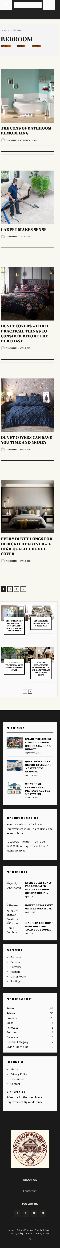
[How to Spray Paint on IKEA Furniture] (15, 913)
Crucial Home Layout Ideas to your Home (40, 623)
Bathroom (5, 46)
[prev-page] (25, 692)
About (14, 1069)
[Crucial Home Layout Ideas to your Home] (41, 613)
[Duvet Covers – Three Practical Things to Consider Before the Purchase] (27, 294)
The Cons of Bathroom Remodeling (26, 131)
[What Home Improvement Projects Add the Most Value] (15, 788)
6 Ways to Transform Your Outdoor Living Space (14, 666)
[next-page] (23, 589)
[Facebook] (17, 1213)
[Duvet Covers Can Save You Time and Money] (27, 405)
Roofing (15, 981)
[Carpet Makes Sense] (27, 197)
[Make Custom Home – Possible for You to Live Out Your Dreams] (15, 928)
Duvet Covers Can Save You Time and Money (26, 440)
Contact (15, 1084)
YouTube (39, 841)
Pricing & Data (42, 1233)
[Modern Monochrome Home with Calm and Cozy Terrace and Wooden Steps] (41, 655)
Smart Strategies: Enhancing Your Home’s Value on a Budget (38, 744)
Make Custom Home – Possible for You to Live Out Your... (39, 926)
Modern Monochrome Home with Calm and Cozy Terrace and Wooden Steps (41, 669)
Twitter (26, 841)
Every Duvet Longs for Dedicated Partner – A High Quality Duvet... (38, 888)
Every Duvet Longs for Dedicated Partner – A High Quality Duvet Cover (26, 546)
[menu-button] (6, 3)
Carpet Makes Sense (23, 229)
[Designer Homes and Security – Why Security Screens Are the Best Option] (14, 613)
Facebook (13, 841)
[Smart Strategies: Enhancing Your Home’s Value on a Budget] (15, 742)
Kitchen (15, 971)
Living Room (18, 976)
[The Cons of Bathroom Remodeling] (27, 96)
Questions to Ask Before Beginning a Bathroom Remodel (38, 766)
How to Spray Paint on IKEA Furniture (39, 907)
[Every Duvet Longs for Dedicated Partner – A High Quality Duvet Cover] (27, 506)
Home (3, 30)
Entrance (36, 46)
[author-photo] (3, 140)
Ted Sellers (11, 140)
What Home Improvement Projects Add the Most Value (37, 789)
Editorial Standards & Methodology (33, 1230)
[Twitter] (34, 1213)
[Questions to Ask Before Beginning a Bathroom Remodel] (15, 765)
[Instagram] (26, 1213)
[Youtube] (43, 1213)
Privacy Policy (19, 1074)
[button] (49, 3)
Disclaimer (17, 1079)
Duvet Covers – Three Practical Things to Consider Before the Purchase (25, 334)
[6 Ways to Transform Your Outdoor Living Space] (14, 655)
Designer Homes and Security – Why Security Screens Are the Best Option (14, 626)
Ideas (10, 30)
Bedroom (21, 46)
